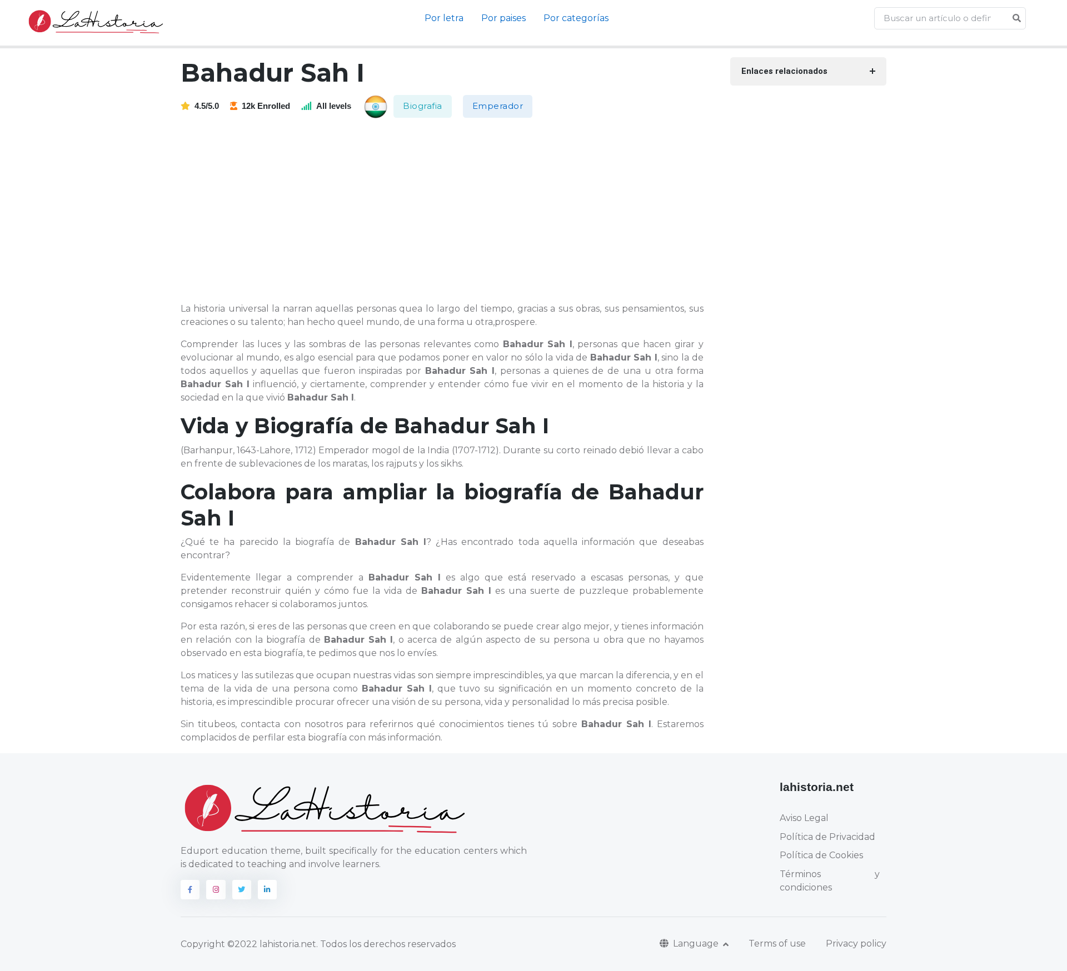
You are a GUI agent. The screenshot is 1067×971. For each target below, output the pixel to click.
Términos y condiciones (830, 881)
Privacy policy (856, 943)
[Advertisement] (449, 211)
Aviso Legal (804, 818)
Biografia (422, 106)
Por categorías (576, 18)
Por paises (503, 18)
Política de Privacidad (827, 837)
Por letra (444, 18)
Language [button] (697, 943)
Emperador (497, 106)
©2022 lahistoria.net (271, 944)
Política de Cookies (821, 855)
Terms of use (777, 943)
